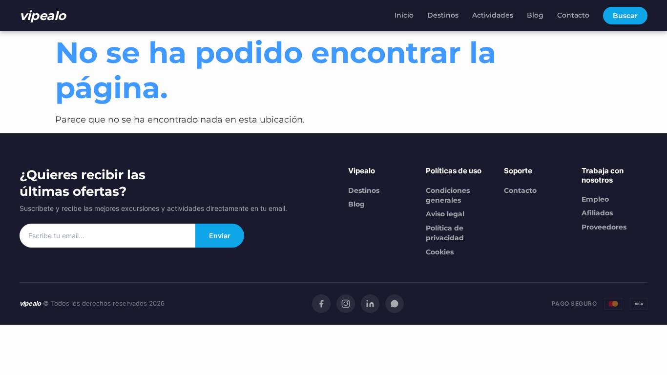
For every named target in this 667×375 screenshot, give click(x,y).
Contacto (573, 15)
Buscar (625, 16)
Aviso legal (445, 214)
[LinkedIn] (370, 303)
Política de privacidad (445, 233)
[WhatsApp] (394, 303)
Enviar (219, 235)
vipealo (43, 15)
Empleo (595, 199)
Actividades (492, 15)
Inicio (404, 15)
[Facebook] (321, 303)
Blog (535, 15)
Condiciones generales (448, 195)
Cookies (440, 252)
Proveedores (604, 227)
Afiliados (597, 213)
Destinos (443, 15)
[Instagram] (345, 303)
